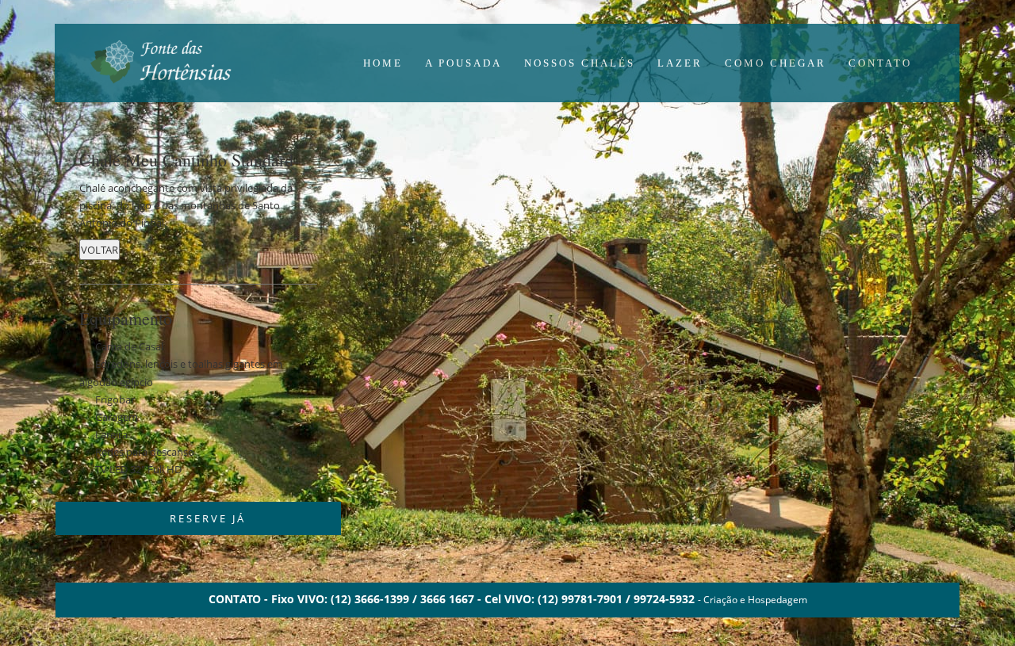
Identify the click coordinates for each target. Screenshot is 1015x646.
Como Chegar (775, 63)
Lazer (680, 63)
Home (383, 63)
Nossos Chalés (579, 63)
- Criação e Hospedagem (752, 599)
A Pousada (463, 63)
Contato (880, 63)
